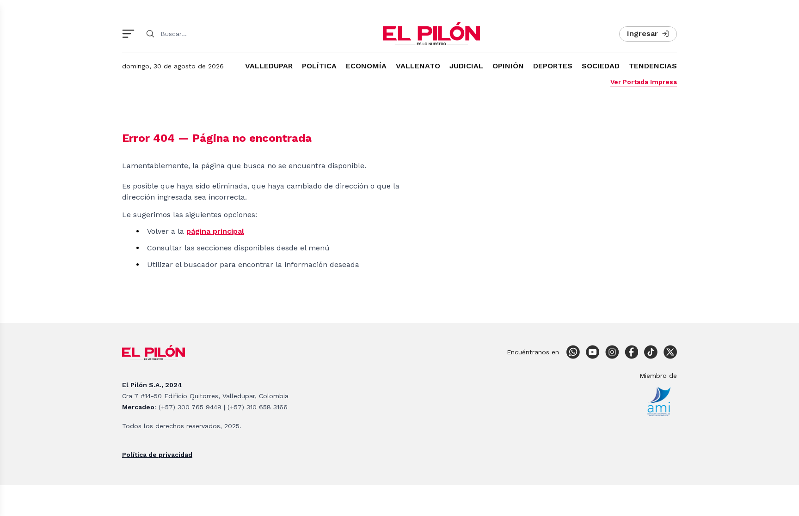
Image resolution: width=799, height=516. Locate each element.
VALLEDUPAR (269, 65)
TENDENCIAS (653, 65)
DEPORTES (552, 65)
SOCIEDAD (601, 65)
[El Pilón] (431, 33)
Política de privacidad (157, 454)
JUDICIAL (466, 65)
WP (573, 352)
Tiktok (651, 352)
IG (612, 352)
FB (631, 352)
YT (592, 352)
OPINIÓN (508, 65)
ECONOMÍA (366, 65)
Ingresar (642, 33)
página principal (215, 231)
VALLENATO (418, 65)
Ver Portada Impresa (643, 81)
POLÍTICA (319, 65)
